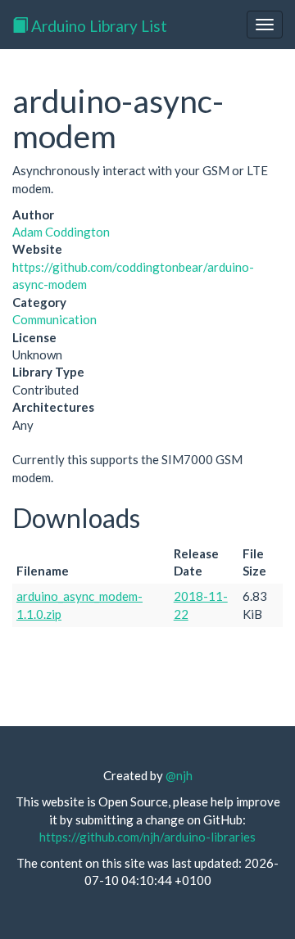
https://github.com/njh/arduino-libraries (147, 836)
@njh (179, 775)
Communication (54, 319)
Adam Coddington (61, 231)
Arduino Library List (97, 25)
